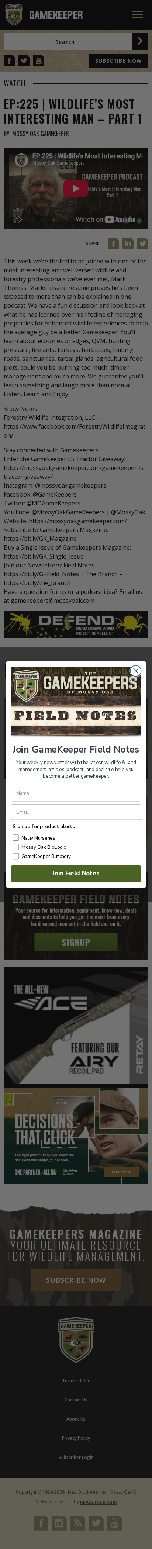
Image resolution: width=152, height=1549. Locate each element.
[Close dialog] (135, 670)
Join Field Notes (76, 873)
